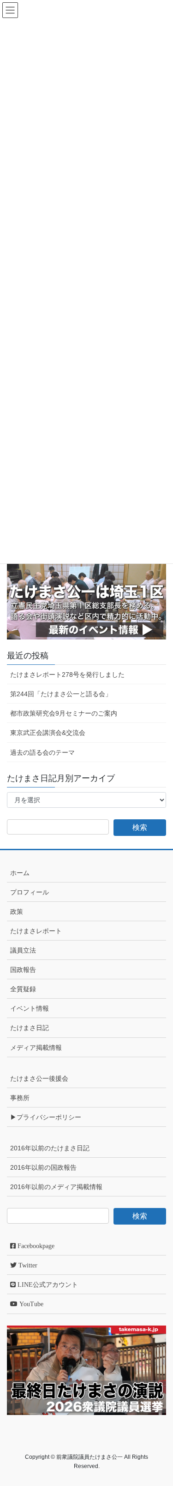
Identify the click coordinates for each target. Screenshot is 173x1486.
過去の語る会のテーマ (42, 752)
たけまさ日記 (29, 1027)
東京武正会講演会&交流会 (47, 732)
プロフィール (29, 892)
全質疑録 (23, 989)
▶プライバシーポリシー (45, 1117)
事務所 (20, 1097)
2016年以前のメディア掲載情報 (56, 1186)
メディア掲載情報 (36, 1047)
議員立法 (23, 950)
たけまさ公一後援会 (39, 1078)
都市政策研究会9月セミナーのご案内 (63, 713)
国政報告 (23, 969)
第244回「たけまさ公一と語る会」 (61, 694)
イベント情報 (29, 1008)
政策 (16, 911)
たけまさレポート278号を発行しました (67, 674)
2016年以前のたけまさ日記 (49, 1148)
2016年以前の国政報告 (43, 1167)
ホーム (20, 872)
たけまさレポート (36, 931)
